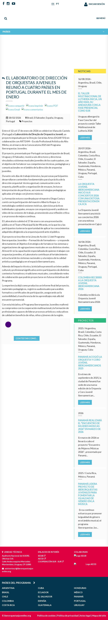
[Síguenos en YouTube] (13, 3)
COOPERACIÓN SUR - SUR (49, 561)
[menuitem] (54, 32)
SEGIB (40, 556)
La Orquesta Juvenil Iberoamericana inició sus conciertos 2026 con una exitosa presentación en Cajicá (88, 194)
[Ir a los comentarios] (32, 109)
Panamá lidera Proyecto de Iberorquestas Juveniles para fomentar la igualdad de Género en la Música (87, 493)
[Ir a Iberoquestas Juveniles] (54, 17)
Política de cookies (46, 615)
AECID (41, 559)
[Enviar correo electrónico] (13, 109)
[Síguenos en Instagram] (8, 3)
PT (57, 3)
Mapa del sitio (99, 615)
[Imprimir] (34, 105)
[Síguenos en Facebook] (3, 3)
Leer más (85, 137)
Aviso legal (85, 615)
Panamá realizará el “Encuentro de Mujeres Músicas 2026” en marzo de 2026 (90, 426)
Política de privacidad (67, 615)
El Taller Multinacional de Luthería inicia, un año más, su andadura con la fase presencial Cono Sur (90, 102)
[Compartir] (15, 105)
